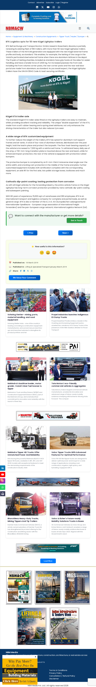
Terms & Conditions (58, 670)
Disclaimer (54, 678)
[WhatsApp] (2, 487)
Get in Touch (77, 220)
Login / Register (62, 2)
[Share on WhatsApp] (31, 271)
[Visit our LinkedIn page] (37, 7)
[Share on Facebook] (20, 271)
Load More (48, 561)
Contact (31, 2)
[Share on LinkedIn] (24, 271)
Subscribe (50, 2)
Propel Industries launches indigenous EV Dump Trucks (70, 315)
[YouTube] (2, 474)
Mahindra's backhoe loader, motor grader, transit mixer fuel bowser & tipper (25, 386)
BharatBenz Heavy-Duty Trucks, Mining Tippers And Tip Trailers (23, 519)
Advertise (40, 2)
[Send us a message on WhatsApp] (59, 7)
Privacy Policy (55, 673)
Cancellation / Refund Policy (62, 676)
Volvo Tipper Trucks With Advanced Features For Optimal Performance (69, 453)
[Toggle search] (88, 28)
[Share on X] (28, 271)
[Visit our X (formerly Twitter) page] (42, 7)
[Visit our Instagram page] (53, 7)
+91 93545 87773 (39, 662)
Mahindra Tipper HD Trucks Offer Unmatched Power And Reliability (24, 453)
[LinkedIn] (2, 468)
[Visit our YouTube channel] (48, 7)
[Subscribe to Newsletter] (2, 493)
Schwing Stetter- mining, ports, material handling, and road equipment (23, 317)
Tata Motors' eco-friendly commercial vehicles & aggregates (69, 384)
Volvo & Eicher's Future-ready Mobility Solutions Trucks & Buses (68, 519)
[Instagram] (2, 481)
